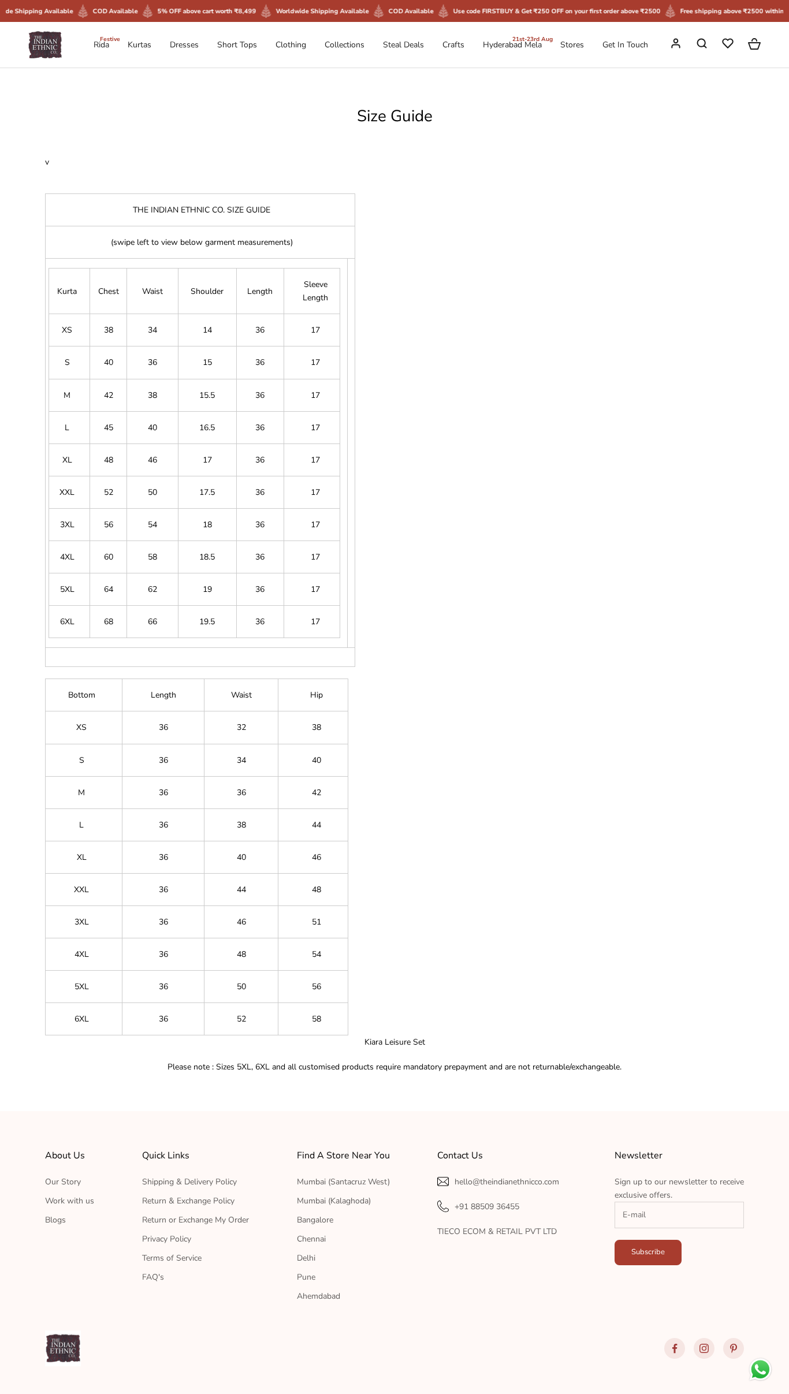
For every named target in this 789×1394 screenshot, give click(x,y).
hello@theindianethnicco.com (507, 1181)
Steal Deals (403, 44)
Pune (306, 1277)
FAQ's (153, 1277)
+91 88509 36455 (487, 1206)
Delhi (306, 1258)
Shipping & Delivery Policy (189, 1181)
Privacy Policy (166, 1238)
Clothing (291, 44)
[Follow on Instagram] (704, 1348)
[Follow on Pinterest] (733, 1348)
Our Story (63, 1181)
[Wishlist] (729, 45)
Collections (344, 44)
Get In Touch (625, 44)
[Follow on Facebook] (674, 1348)
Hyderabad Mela (512, 44)
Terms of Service (172, 1258)
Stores (572, 44)
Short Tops (237, 44)
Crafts (453, 44)
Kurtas (139, 44)
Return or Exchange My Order (195, 1219)
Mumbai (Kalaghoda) (334, 1200)
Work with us (69, 1200)
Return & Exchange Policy (188, 1200)
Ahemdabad (318, 1296)
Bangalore (315, 1219)
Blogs (55, 1219)
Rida (101, 44)
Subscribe (648, 1252)
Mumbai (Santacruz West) (343, 1181)
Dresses (184, 44)
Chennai (311, 1238)
